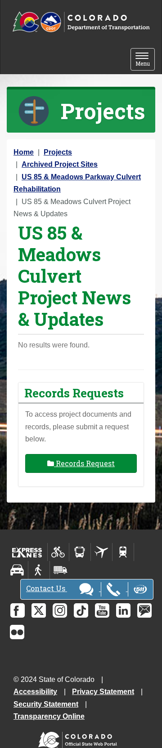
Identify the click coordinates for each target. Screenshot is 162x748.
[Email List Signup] (144, 610)
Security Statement (46, 704)
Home (24, 152)
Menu (145, 60)
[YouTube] (102, 610)
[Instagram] (60, 610)
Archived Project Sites (60, 164)
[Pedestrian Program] (39, 570)
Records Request (84, 463)
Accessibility (35, 691)
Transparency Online (49, 716)
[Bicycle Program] (58, 552)
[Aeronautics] (101, 552)
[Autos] (17, 570)
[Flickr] (17, 632)
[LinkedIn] (123, 610)
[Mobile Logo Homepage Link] (81, 22)
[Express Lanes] (27, 552)
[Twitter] (39, 610)
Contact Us (46, 588)
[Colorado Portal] (79, 738)
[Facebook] (17, 610)
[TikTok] (81, 610)
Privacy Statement (103, 691)
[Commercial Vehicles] (60, 570)
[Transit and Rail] (80, 552)
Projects (58, 152)
